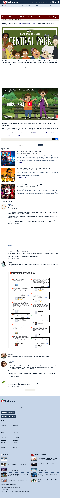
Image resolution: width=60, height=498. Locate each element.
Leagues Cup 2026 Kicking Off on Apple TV (29, 185)
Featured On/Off (4, 491)
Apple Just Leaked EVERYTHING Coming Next (18, 464)
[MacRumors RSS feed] (48, 2)
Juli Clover (3, 427)
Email (2, 425)
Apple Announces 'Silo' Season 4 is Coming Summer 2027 (33, 168)
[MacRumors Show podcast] (32, 2)
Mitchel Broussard (4, 432)
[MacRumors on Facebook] (37, 2)
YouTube (5, 454)
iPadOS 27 (28, 5)
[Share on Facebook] (56, 139)
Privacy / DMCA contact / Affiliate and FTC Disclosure (10, 487)
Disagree (18, 223)
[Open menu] (1, 2)
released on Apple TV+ (31, 23)
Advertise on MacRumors (8, 416)
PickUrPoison (11, 361)
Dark (28, 491)
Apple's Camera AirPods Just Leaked (16, 459)
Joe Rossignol (21, 19)
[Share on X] (53, 139)
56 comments (5, 139)
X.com (4, 425)
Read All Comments (30, 390)
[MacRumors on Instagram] (34, 2)
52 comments (28, 177)
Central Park (21, 23)
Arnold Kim (3, 422)
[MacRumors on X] (39, 2)
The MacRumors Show (40, 454)
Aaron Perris (15, 447)
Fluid (17, 491)
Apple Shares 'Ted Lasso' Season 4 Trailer (29, 151)
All (58, 5)
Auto (23, 491)
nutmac (9, 204)
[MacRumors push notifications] (46, 2)
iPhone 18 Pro (5, 5)
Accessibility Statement (5, 489)
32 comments (28, 162)
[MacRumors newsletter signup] (50, 2)
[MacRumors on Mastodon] (41, 2)
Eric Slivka (36, 186)
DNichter (10, 353)
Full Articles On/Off (11, 491)
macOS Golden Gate (38, 5)
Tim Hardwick (15, 432)
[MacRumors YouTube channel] (43, 2)
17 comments (28, 196)
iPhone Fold (13, 5)
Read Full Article (20, 162)
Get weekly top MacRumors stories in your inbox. (30, 142)
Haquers (10, 245)
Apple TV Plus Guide (9, 135)
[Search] (56, 2)
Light (25, 491)
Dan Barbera (3, 442)
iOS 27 (21, 5)
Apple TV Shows (18, 135)
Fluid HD (19, 491)
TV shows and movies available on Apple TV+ (43, 132)
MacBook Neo (49, 5)
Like (15, 223)
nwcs (9, 379)
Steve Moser (3, 447)
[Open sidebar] (58, 2)
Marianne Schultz (16, 437)
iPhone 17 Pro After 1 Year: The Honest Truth (17, 480)
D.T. (9, 261)
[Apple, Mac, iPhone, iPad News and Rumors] (10, 3)
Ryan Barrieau (15, 442)
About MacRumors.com (8, 412)
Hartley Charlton (4, 437)
